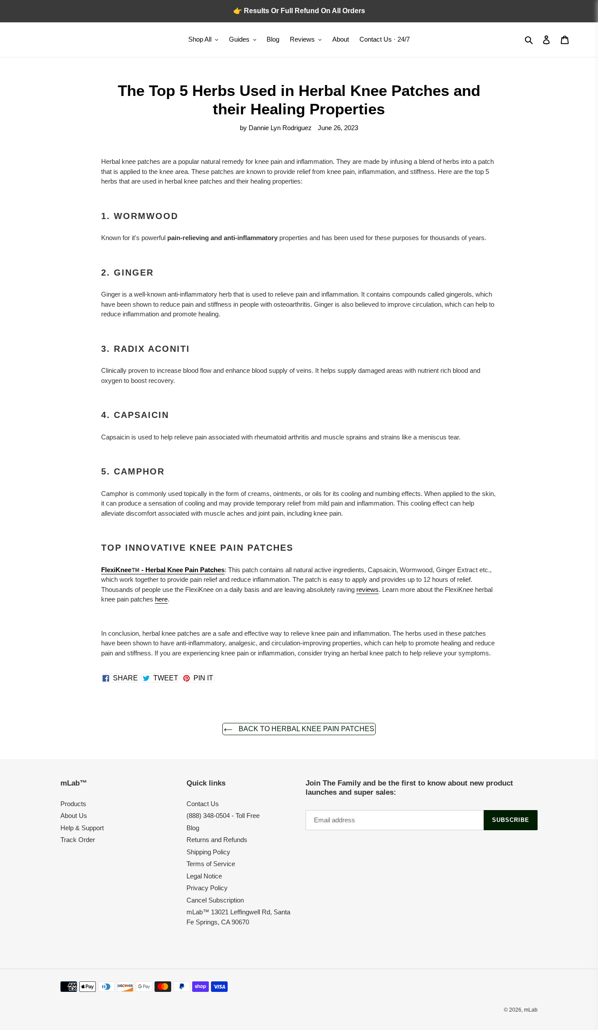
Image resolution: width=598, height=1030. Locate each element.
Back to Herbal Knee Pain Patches (305, 729)
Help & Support (82, 828)
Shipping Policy (208, 852)
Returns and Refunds (216, 839)
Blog (192, 828)
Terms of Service (210, 863)
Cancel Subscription (215, 900)
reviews (367, 589)
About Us (73, 815)
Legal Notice (204, 876)
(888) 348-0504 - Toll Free (223, 815)
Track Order (77, 839)
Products (73, 803)
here (161, 599)
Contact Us (202, 803)
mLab (531, 1010)
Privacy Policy (207, 888)
